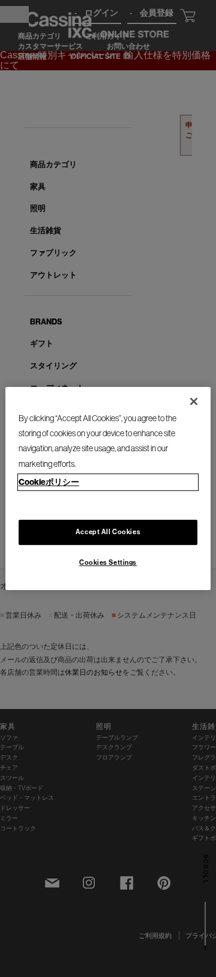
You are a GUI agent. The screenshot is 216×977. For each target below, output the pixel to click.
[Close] (194, 401)
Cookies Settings (108, 562)
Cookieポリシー (49, 481)
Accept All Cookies (108, 532)
